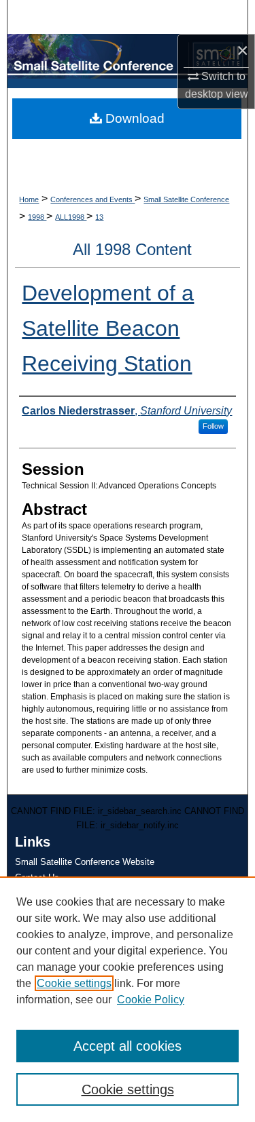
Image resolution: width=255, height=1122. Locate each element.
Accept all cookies (127, 1046)
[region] (127, 999)
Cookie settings (74, 983)
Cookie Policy (150, 999)
